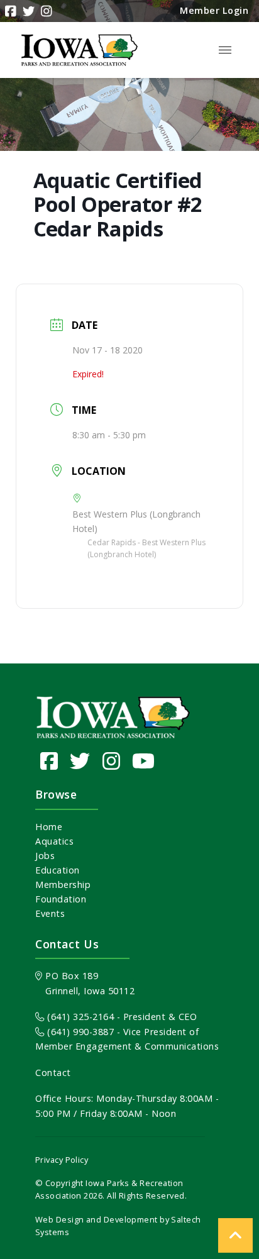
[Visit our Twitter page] (80, 760)
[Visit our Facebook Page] (49, 760)
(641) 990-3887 (79, 1032)
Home (48, 827)
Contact (53, 1073)
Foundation (60, 899)
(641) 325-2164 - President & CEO (121, 1017)
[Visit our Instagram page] (111, 760)
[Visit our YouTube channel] (143, 760)
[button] (225, 50)
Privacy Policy (61, 1159)
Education (57, 870)
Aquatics (54, 841)
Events (50, 913)
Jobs (45, 856)
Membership (63, 884)
